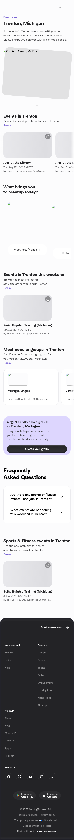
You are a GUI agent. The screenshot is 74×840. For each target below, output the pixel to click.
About (8, 718)
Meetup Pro (11, 733)
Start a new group (52, 627)
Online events (46, 683)
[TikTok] (52, 776)
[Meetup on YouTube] (30, 776)
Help (7, 668)
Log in (8, 660)
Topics (41, 668)
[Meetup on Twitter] (19, 776)
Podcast (9, 756)
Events (42, 660)
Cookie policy (52, 820)
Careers (9, 741)
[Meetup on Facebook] (8, 776)
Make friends (45, 698)
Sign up (9, 653)
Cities (41, 675)
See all (8, 125)
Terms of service (28, 815)
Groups (42, 653)
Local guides (45, 690)
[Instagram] (41, 776)
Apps (8, 748)
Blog (7, 726)
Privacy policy (47, 815)
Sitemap (42, 705)
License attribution (33, 826)
